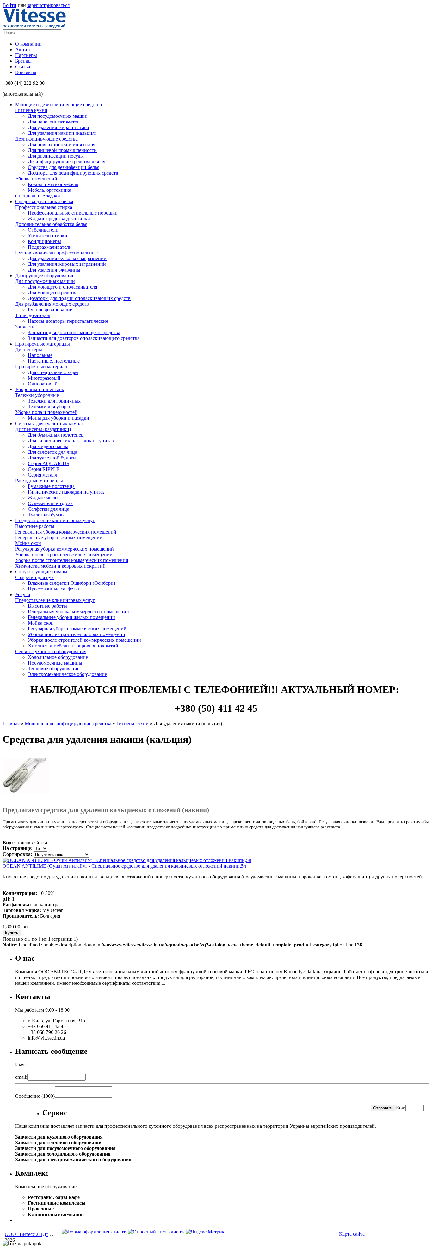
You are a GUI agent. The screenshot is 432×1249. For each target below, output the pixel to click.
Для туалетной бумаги (52, 457)
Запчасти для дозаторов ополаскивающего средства (83, 338)
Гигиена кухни (31, 110)
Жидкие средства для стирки (59, 218)
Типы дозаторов (32, 315)
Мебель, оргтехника (49, 190)
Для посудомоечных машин (58, 116)
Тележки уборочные (37, 395)
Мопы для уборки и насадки (58, 418)
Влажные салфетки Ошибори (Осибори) (71, 583)
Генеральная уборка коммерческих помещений (65, 531)
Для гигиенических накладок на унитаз (71, 440)
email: (21, 1077)
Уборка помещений (36, 178)
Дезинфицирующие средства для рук (68, 161)
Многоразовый (44, 378)
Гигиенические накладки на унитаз (66, 492)
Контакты (25, 72)
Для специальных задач (53, 372)
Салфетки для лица (48, 509)
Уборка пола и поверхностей (46, 412)
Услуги (22, 594)
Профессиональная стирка (43, 207)
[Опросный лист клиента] (177, 1231)
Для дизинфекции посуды (56, 156)
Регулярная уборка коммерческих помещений (64, 549)
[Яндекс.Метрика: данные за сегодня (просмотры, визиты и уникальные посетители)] (206, 1232)
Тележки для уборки (50, 406)
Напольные (40, 355)
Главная (11, 723)
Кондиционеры (44, 241)
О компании (28, 44)
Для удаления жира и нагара (58, 127)
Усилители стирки (47, 235)
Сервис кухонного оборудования (50, 651)
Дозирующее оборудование (44, 275)
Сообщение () (35, 1096)
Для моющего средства (52, 292)
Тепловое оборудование (53, 668)
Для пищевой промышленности (62, 150)
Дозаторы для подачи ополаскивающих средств (79, 298)
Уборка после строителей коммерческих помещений (71, 560)
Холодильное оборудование (58, 657)
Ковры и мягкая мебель (53, 184)
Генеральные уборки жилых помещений (58, 537)
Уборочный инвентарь (39, 389)
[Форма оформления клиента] (95, 1231)
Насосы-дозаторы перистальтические (68, 321)
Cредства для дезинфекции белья (63, 167)
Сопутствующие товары (41, 571)
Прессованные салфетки (54, 588)
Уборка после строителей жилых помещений (64, 554)
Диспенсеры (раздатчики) (43, 429)
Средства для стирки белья (44, 201)
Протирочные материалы (42, 344)
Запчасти (25, 326)
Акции (22, 49)
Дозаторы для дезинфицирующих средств (73, 173)
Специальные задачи (37, 195)
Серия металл (42, 475)
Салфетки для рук (34, 577)
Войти (9, 5)
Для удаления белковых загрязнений (67, 258)
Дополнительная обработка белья (51, 224)
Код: (400, 1107)
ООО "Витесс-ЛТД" (26, 1234)
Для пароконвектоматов (54, 121)
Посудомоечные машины (55, 662)
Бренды (23, 61)
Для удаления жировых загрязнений (67, 264)
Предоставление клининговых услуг (55, 520)
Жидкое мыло (43, 497)
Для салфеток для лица (52, 452)
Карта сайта (352, 1234)
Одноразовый (43, 383)
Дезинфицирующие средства (46, 138)
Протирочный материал (41, 366)
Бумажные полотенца (51, 486)
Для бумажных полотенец (56, 435)
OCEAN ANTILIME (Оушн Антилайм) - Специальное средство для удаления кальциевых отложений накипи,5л (124, 866)
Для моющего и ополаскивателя (62, 287)
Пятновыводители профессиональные (56, 252)
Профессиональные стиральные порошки (73, 212)
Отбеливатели (43, 230)
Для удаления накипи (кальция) (62, 133)
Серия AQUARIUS (48, 463)
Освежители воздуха (50, 503)
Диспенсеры (28, 349)
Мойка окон (28, 543)
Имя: (20, 1064)
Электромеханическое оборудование (67, 674)
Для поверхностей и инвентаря (61, 144)
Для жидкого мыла (48, 446)
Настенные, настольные (54, 361)
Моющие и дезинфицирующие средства (58, 104)
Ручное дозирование (50, 309)
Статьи (22, 66)
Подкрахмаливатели (50, 247)
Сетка (40, 842)
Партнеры (26, 55)
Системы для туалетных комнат (49, 423)
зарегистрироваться (48, 5)
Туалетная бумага (46, 514)
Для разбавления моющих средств (52, 304)
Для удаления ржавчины (54, 269)
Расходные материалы (39, 480)
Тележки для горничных (54, 400)
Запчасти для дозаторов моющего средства (74, 332)
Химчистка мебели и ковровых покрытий (60, 566)
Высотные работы (34, 526)
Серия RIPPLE (43, 469)
